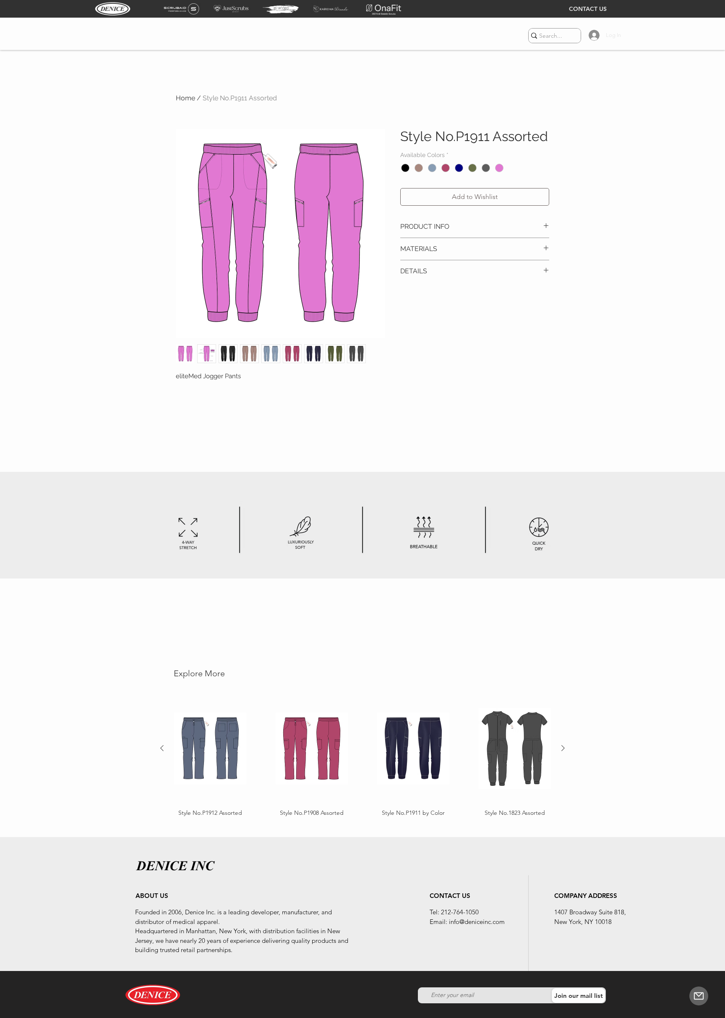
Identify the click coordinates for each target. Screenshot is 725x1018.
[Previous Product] (162, 748)
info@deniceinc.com (477, 922)
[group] (362, 755)
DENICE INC (175, 865)
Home (185, 98)
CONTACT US (588, 9)
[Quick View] (210, 748)
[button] (698, 996)
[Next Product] (563, 748)
